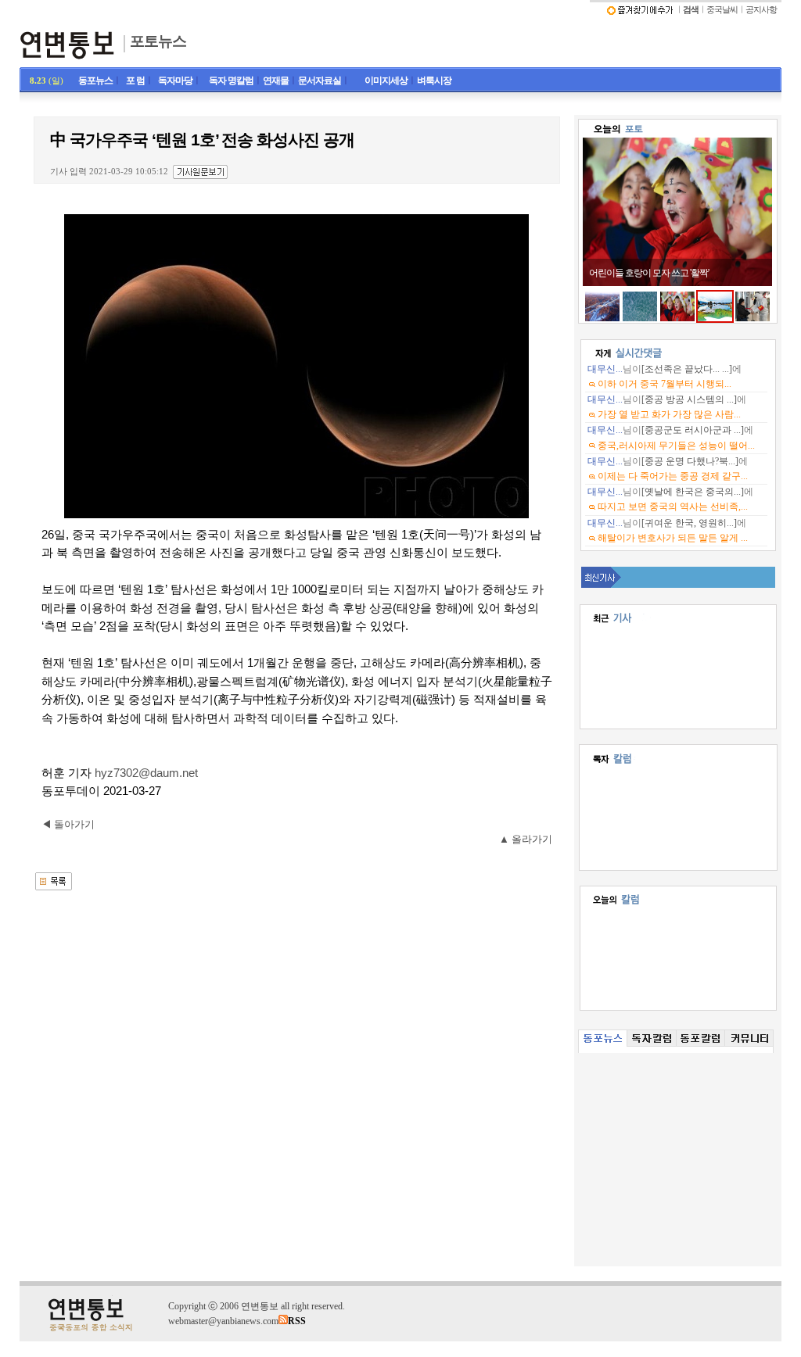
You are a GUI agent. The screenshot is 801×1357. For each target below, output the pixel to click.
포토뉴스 (158, 41)
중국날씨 (722, 9)
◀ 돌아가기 (68, 824)
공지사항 (761, 9)
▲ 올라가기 (525, 839)
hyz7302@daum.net (146, 773)
